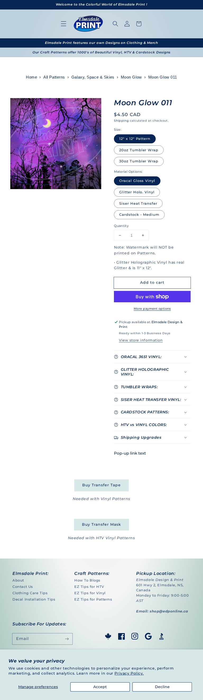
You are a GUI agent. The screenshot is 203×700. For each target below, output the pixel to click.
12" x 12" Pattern (134, 138)
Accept (100, 686)
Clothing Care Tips (30, 593)
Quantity (121, 226)
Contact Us (22, 586)
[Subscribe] (66, 638)
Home (31, 77)
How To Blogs (87, 580)
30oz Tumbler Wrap (138, 161)
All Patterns (54, 77)
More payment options (152, 308)
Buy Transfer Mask (101, 524)
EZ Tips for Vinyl (90, 593)
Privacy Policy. (129, 673)
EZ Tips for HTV (89, 586)
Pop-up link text (130, 453)
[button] (64, 24)
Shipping (121, 120)
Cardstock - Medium (139, 214)
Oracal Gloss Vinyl (137, 181)
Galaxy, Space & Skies (92, 77)
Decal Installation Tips (33, 599)
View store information (141, 340)
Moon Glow (131, 77)
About (18, 580)
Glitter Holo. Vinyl (137, 192)
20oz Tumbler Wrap (138, 150)
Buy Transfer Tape (101, 485)
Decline (162, 686)
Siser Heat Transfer (138, 203)
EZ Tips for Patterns (93, 599)
